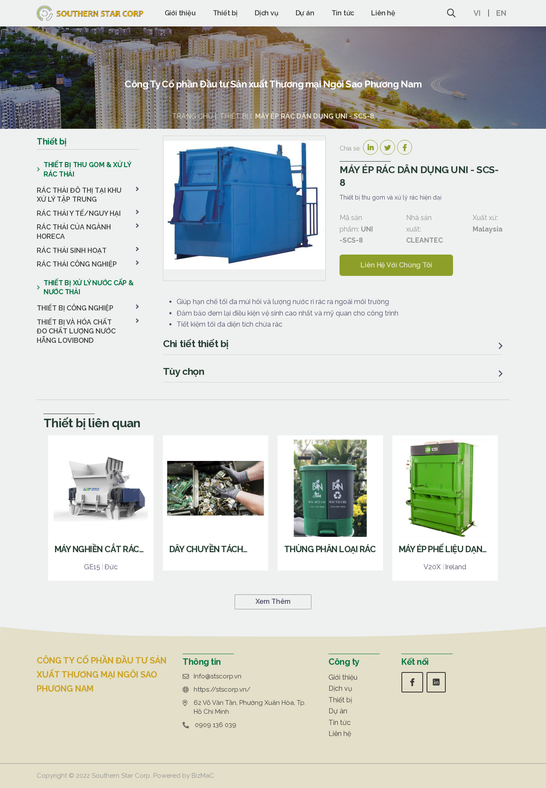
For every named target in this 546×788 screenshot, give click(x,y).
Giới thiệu (180, 13)
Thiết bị (225, 13)
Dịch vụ (267, 13)
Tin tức (342, 13)
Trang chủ (192, 116)
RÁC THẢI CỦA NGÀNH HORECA (74, 231)
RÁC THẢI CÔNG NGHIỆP (77, 264)
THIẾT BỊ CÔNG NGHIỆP (75, 308)
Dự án (305, 13)
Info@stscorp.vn (217, 676)
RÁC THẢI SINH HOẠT (72, 250)
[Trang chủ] (90, 13)
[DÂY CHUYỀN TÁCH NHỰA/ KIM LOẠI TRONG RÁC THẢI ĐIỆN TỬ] (215, 502)
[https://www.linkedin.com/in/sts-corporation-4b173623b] (436, 682)
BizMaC (203, 775)
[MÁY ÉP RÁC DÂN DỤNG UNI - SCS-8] (244, 205)
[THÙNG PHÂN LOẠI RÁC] (330, 502)
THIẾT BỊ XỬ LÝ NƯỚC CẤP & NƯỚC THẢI (89, 287)
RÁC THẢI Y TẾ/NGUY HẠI (79, 213)
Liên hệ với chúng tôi (396, 265)
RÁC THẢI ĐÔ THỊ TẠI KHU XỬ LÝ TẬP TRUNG (79, 195)
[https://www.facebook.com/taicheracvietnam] (412, 682)
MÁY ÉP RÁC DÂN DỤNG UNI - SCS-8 (314, 116)
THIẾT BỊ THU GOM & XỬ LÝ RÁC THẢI (87, 169)
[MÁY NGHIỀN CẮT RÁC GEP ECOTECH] (101, 507)
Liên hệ (383, 13)
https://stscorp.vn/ (222, 689)
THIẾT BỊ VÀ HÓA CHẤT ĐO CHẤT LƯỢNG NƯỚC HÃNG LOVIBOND (76, 331)
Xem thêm (273, 601)
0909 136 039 (215, 725)
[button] (481, 13)
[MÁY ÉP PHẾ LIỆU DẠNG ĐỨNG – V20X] (445, 507)
